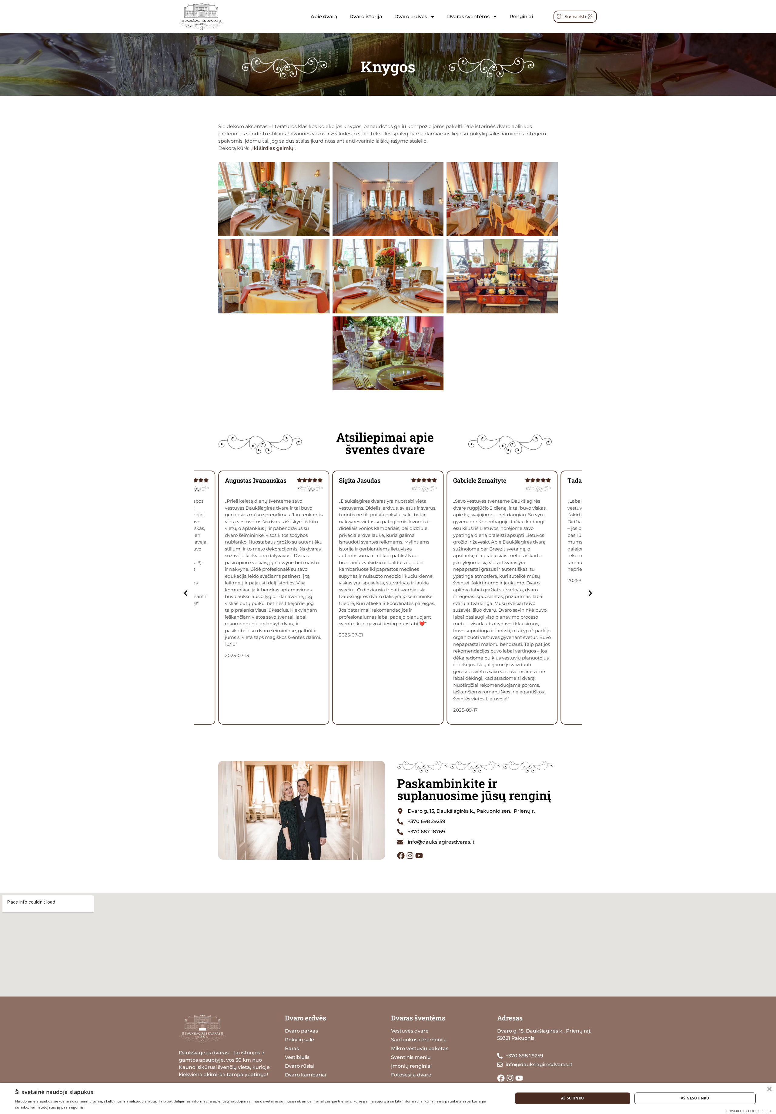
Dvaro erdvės (410, 16)
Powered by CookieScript (748, 1111)
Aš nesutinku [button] (695, 1098)
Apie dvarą (324, 16)
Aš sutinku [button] (572, 1098)
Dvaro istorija (366, 16)
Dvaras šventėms (468, 16)
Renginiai (521, 16)
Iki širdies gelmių (272, 148)
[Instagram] (410, 855)
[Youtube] (419, 855)
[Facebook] (401, 855)
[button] (185, 593)
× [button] (769, 1089)
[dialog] (388, 1098)
